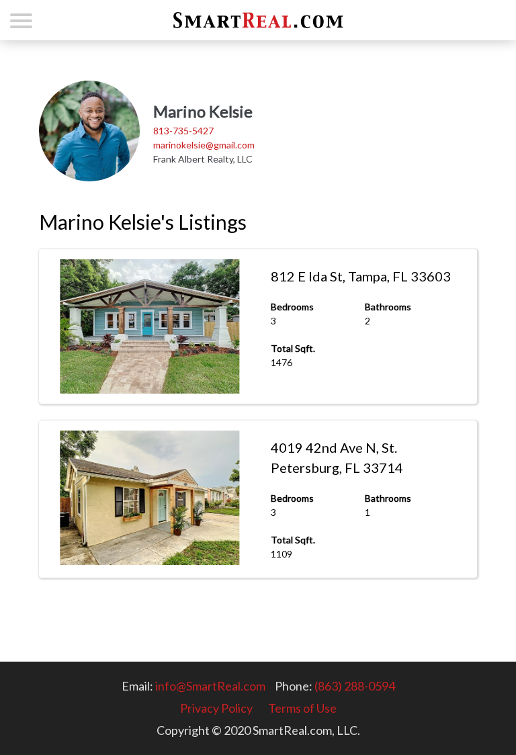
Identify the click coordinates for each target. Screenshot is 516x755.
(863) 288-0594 (354, 685)
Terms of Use (302, 708)
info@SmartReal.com (210, 685)
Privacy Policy (216, 708)
